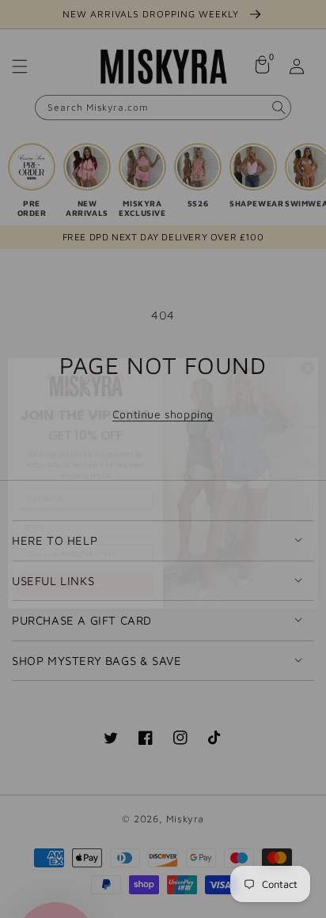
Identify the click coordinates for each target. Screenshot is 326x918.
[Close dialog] (308, 344)
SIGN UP (85, 561)
